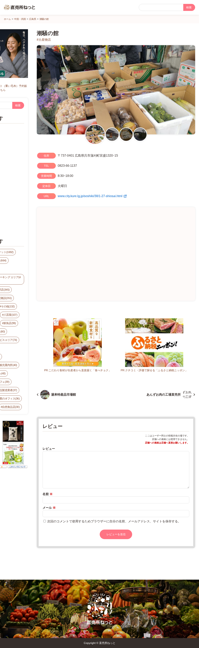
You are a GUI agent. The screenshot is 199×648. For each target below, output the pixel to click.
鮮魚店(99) (10, 323)
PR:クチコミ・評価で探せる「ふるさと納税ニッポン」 (154, 370)
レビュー (49, 448)
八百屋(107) (10, 314)
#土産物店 (44, 39)
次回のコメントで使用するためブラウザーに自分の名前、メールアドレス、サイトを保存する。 (114, 521)
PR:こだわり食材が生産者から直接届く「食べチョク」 (77, 370)
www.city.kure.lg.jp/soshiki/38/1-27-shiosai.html (90, 196)
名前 (48, 494)
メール (49, 507)
